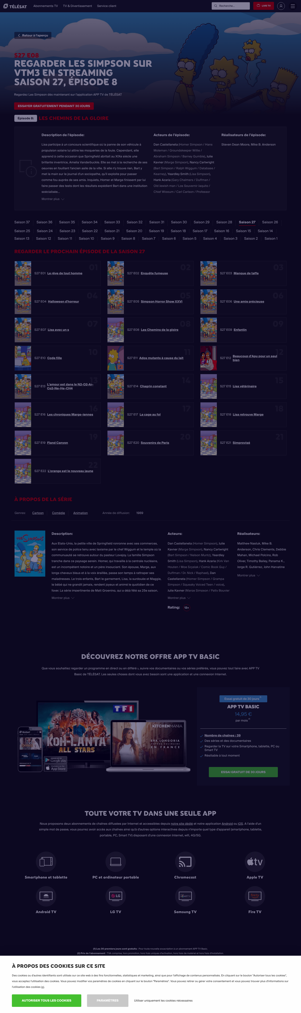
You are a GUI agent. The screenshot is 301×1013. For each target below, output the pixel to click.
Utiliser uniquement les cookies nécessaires (163, 1000)
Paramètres (108, 1000)
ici (42, 987)
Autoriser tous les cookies (46, 1000)
